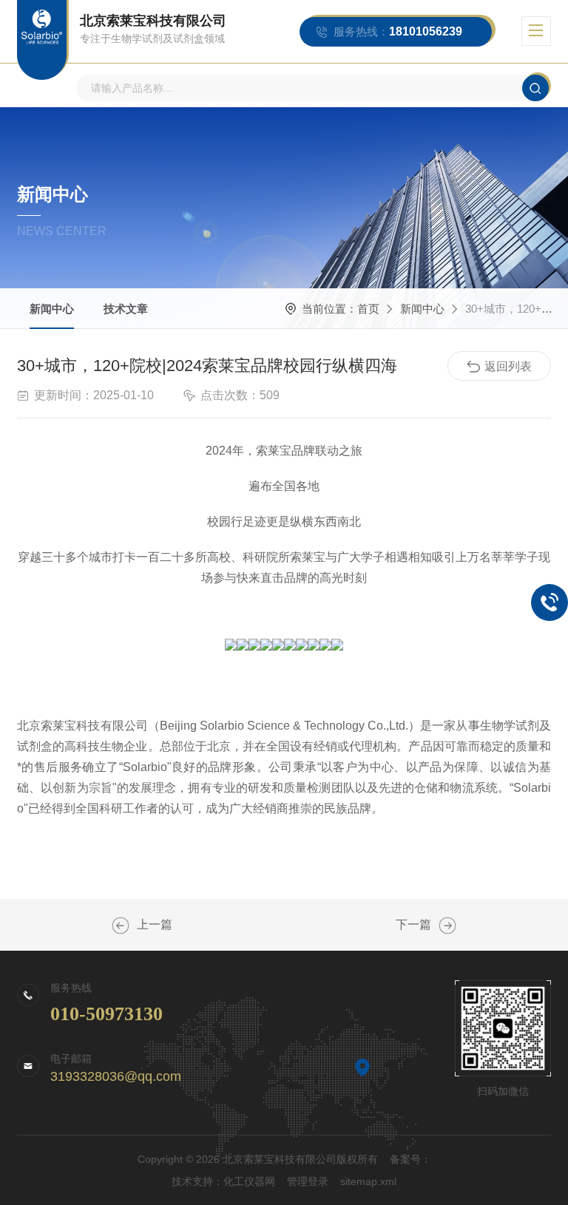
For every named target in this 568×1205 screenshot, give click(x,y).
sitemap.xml (368, 1181)
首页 (368, 308)
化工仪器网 (249, 1181)
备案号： (410, 1159)
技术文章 (126, 308)
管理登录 (307, 1181)
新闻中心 (52, 308)
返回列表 (508, 366)
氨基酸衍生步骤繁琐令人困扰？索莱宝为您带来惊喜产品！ (120, 925)
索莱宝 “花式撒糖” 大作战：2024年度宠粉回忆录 (447, 925)
